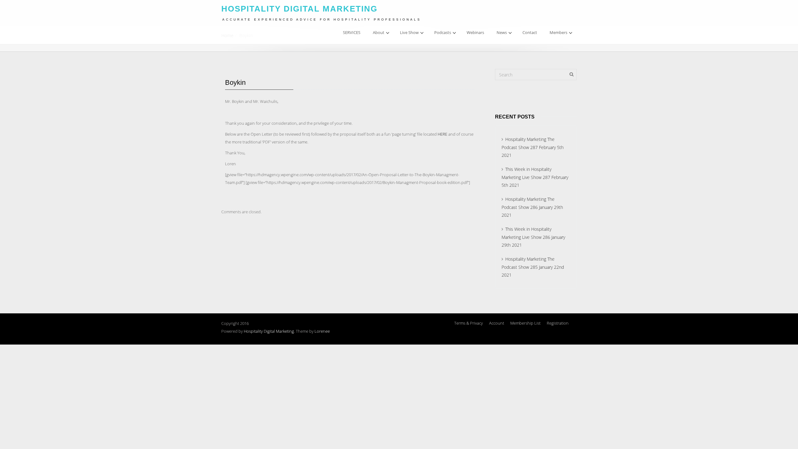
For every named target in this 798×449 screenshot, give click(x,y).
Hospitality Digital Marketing (269, 331)
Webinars (475, 32)
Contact (529, 32)
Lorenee (322, 331)
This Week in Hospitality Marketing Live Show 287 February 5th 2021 (535, 177)
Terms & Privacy (468, 323)
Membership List (525, 323)
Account (496, 323)
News (502, 32)
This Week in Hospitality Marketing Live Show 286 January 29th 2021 (533, 237)
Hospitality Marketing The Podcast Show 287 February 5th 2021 (533, 147)
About (378, 32)
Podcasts (442, 32)
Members (558, 32)
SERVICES (351, 32)
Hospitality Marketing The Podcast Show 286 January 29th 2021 (532, 207)
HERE (442, 134)
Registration (558, 323)
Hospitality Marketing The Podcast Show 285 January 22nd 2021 (533, 267)
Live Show (409, 32)
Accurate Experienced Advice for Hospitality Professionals (321, 19)
